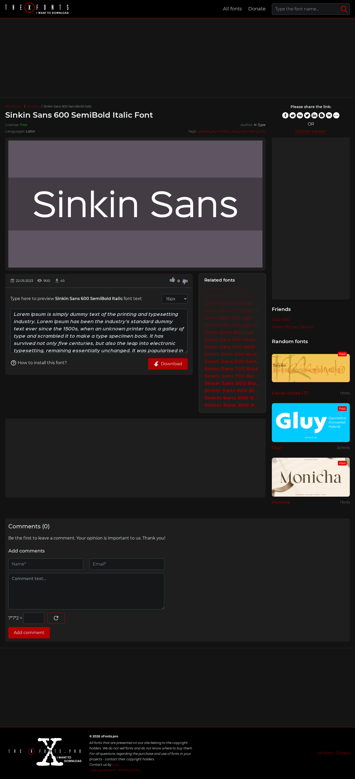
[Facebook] (285, 115)
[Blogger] (322, 115)
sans (235, 131)
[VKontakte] (329, 115)
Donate (257, 9)
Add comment (29, 632)
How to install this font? (42, 362)
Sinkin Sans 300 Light (228, 318)
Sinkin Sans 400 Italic (229, 333)
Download (171, 363)
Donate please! (310, 131)
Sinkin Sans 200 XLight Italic (232, 311)
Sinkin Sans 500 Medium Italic (232, 354)
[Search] (344, 9)
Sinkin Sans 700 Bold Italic (232, 376)
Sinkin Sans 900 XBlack (232, 398)
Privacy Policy (129, 770)
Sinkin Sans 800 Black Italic (232, 391)
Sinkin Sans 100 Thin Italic (230, 296)
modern (223, 131)
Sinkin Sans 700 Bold (231, 369)
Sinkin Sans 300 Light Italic (232, 325)
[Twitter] (307, 115)
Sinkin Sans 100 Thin (225, 289)
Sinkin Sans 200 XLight (228, 304)
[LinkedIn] (314, 115)
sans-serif (249, 131)
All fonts (232, 9)
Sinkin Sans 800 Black (232, 384)
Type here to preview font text (76, 298)
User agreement (102, 770)
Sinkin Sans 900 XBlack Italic (232, 405)
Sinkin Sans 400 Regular (232, 340)
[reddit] (293, 115)
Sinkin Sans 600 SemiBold (232, 362)
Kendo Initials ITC (290, 393)
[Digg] (300, 115)
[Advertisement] (177, 57)
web (262, 131)
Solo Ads (281, 319)
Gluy (276, 447)
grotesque (206, 131)
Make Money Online (292, 326)
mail (115, 765)
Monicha (281, 502)
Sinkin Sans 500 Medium (232, 347)
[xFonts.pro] (37, 9)
